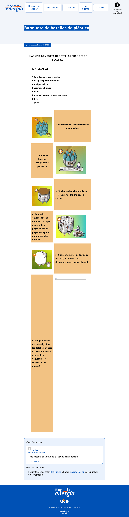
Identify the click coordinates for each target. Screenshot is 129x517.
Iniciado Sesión (77, 472)
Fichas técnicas (69, 12)
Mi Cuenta (85, 7)
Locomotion (64, 513)
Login (82, 10)
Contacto (100, 7)
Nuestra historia (32, 10)
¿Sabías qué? (49, 12)
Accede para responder (37, 461)
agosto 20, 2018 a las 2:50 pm (36, 452)
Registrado (55, 472)
